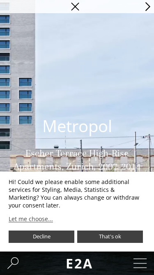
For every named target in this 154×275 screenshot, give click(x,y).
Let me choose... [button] (31, 219)
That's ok (110, 236)
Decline (42, 236)
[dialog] (77, 212)
